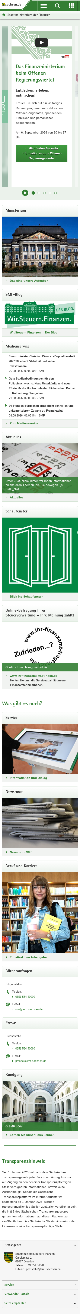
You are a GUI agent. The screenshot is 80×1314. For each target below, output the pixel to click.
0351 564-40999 (25, 996)
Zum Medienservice (24, 423)
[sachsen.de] (12, 4)
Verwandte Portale (16, 1294)
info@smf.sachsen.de (28, 1009)
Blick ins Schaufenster (26, 596)
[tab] (40, 1245)
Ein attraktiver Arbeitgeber (29, 957)
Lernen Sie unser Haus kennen (32, 1135)
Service (9, 1285)
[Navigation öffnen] (43, 6)
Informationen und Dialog (28, 777)
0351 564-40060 (25, 1048)
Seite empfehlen (15, 1303)
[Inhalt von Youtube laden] (41, 42)
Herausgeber (12, 1245)
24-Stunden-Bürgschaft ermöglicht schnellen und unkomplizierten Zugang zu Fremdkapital (41, 408)
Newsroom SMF (21, 852)
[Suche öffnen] (57, 6)
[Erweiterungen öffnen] (71, 6)
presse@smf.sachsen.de (30, 1060)
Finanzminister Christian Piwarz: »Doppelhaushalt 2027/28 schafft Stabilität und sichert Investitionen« (42, 361)
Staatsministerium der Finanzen (35, 1253)
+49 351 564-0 (35, 1265)
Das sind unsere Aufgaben (29, 280)
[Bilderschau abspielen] (25, 193)
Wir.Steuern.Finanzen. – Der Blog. (34, 332)
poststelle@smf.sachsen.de (43, 1269)
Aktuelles (16, 497)
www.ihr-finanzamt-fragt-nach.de (33, 675)
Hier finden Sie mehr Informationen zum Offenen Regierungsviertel (42, 153)
